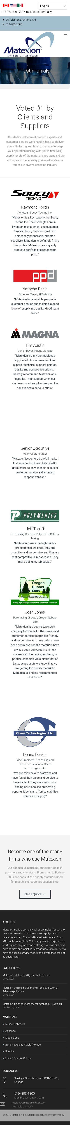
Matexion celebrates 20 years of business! (26, 975)
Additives (10, 1031)
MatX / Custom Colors (18, 1058)
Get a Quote (33, 894)
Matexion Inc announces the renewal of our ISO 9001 (32, 1004)
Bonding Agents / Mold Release (23, 1044)
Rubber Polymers (15, 1024)
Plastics (10, 1051)
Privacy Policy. (56, 1114)
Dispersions (12, 1037)
